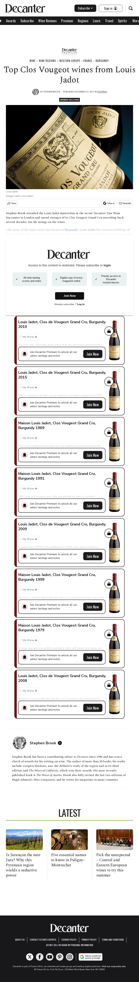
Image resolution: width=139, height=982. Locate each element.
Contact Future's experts (43, 939)
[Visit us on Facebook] (39, 957)
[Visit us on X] (29, 957)
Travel (109, 20)
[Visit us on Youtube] (49, 957)
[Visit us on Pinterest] (59, 957)
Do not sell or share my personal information (69, 945)
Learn (97, 20)
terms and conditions (113, 939)
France (87, 61)
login (107, 265)
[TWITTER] (61, 743)
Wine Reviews (47, 20)
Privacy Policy (89, 939)
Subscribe (84, 8)
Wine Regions (47, 61)
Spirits (122, 20)
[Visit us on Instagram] (69, 957)
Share (14, 203)
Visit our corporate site (114, 966)
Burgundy (102, 61)
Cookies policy (68, 939)
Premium (67, 20)
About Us (20, 939)
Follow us (111, 203)
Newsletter (127, 203)
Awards (11, 20)
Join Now (93, 354)
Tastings (102, 91)
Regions (83, 20)
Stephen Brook (51, 91)
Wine (32, 61)
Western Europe (69, 61)
